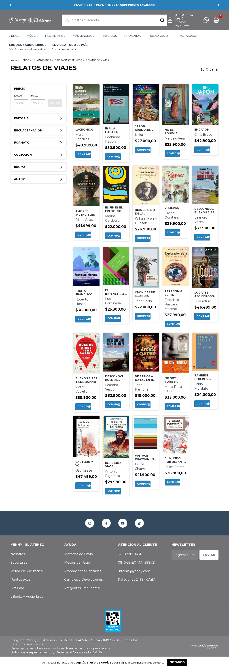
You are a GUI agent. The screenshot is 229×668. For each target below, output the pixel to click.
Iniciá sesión (184, 16)
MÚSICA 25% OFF (159, 35)
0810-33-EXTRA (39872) (136, 563)
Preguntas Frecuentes (82, 588)
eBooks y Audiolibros (27, 597)
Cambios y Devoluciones (83, 580)
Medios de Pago (77, 563)
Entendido (177, 662)
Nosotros (18, 554)
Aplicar (55, 103)
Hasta (34, 95)
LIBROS (14, 35)
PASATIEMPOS (55, 35)
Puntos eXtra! (21, 580)
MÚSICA (32, 35)
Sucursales (19, 563)
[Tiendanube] (204, 647)
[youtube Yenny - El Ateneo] (122, 523)
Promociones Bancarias (82, 571)
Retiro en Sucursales (26, 571)
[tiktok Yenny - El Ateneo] (139, 523)
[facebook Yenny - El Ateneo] (106, 523)
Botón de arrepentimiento (31, 652)
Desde (18, 95)
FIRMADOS (109, 35)
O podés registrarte (182, 23)
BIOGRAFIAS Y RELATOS (68, 60)
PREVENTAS (132, 35)
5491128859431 (129, 554)
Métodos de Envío (78, 554)
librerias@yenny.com (134, 571)
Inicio (14, 60)
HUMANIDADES (42, 60)
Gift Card (17, 588)
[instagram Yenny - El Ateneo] (89, 523)
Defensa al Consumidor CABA (78, 652)
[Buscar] (162, 20)
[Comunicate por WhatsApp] (206, 21)
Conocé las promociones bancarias (114, 5)
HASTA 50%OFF (189, 35)
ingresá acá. (98, 648)
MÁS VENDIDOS (83, 35)
